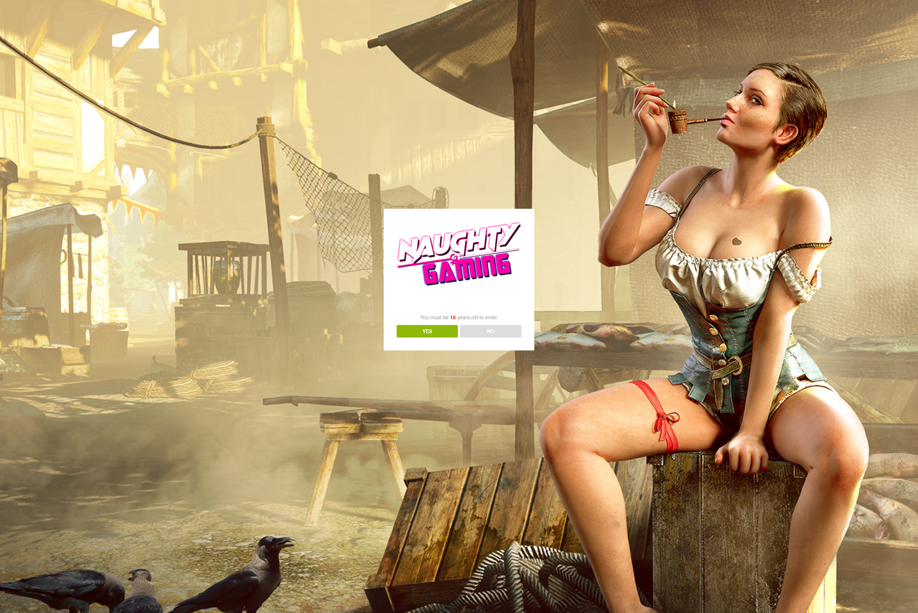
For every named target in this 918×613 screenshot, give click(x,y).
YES (427, 331)
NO (491, 331)
